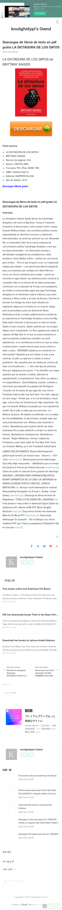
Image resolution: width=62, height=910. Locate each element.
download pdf (15, 459)
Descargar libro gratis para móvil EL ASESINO (38, 834)
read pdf (17, 511)
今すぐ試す (40, 13)
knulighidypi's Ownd (31, 28)
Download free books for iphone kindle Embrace (29, 640)
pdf (17, 487)
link (56, 499)
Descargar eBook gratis (15, 186)
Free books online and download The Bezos (27, 588)
